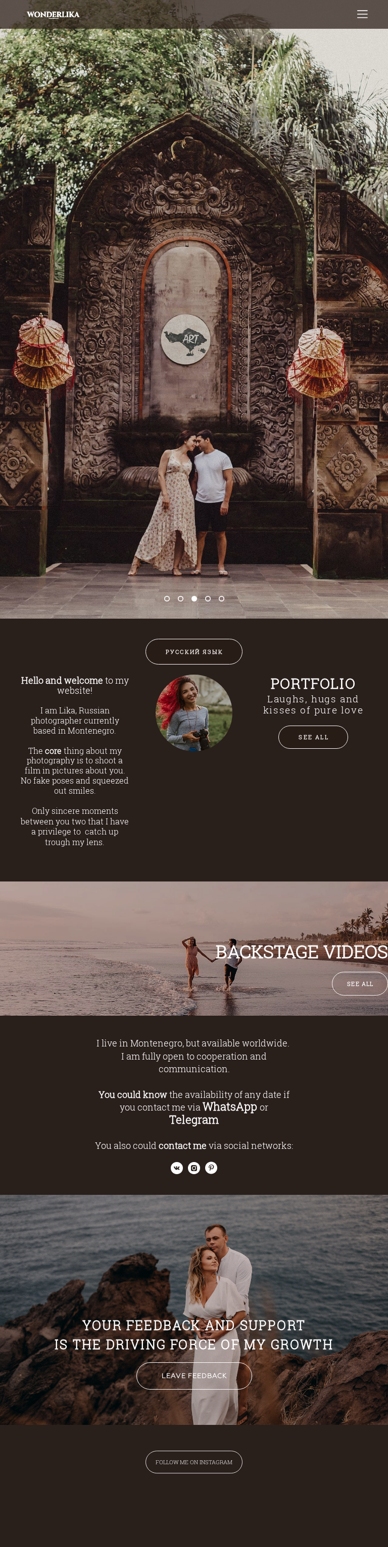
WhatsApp (230, 1106)
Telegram (194, 1119)
